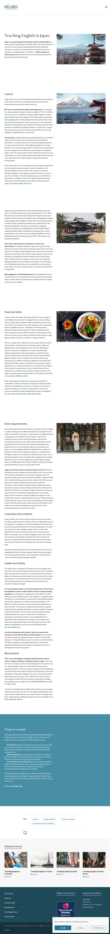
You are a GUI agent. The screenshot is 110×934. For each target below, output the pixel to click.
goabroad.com (20, 54)
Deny (81, 928)
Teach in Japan (68, 819)
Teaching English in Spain (67, 872)
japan (34, 819)
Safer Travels (50, 819)
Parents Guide (9, 917)
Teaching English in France (41, 872)
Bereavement (9, 907)
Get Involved (9, 893)
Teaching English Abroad (43, 823)
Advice (9, 876)
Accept (63, 928)
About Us (8, 898)
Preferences (98, 928)
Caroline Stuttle (10, 903)
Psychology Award (11, 912)
